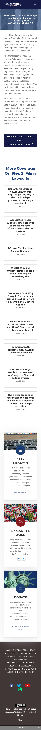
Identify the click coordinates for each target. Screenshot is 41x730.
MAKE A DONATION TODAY (20, 628)
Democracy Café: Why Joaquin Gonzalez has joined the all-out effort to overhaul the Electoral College (20, 299)
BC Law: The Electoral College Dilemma (20, 249)
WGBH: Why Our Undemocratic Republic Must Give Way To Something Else (20, 272)
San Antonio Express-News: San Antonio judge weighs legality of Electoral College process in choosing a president (20, 196)
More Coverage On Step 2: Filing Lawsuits (20, 173)
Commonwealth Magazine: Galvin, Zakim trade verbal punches (20, 350)
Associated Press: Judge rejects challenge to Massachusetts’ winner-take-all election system (20, 226)
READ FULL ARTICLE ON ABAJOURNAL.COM (19, 140)
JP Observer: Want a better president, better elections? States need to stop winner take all (20, 325)
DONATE (20, 597)
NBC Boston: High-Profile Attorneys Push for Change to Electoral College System (20, 373)
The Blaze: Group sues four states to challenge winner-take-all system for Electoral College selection (20, 401)
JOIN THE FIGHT (20, 493)
